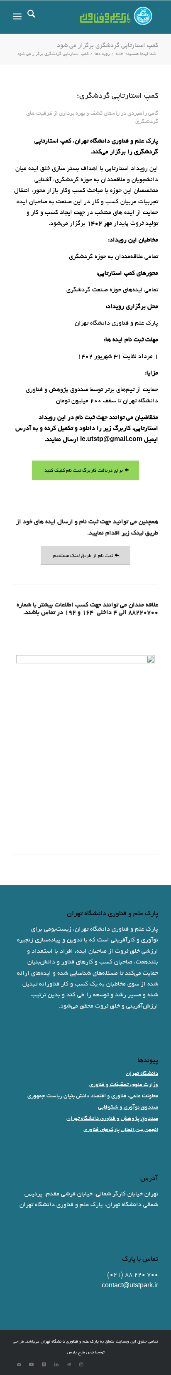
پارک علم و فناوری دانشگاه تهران (70, 1342)
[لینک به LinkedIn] (56, 1364)
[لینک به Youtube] (31, 1364)
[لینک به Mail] (19, 1364)
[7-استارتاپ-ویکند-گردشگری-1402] (85, 753)
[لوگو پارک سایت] (100, 17)
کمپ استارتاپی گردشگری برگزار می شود (107, 45)
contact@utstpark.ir (130, 1286)
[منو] (17, 17)
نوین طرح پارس (80, 1352)
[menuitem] (31, 17)
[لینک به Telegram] (69, 1364)
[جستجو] (31, 17)
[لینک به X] (44, 1364)
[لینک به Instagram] (81, 1364)
